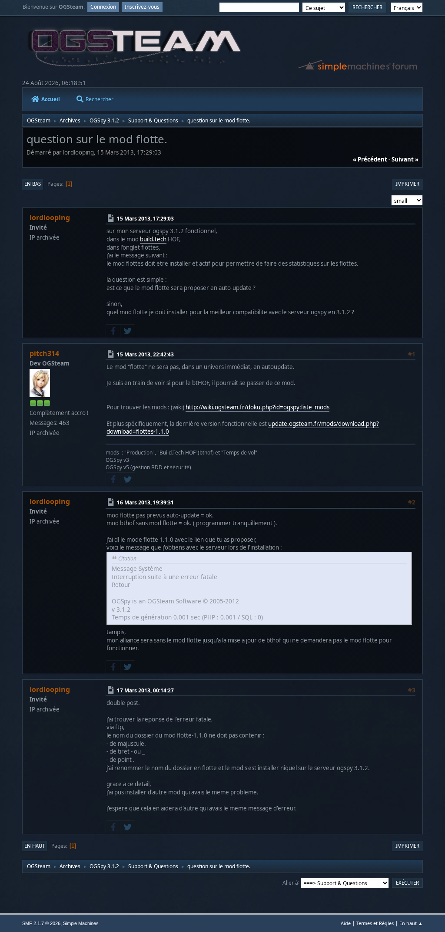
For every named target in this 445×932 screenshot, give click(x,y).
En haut (34, 846)
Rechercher (99, 99)
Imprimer (407, 184)
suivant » (405, 159)
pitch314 (44, 353)
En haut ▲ (411, 923)
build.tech (153, 239)
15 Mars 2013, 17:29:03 (145, 218)
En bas (32, 184)
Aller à (290, 882)
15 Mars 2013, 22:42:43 (145, 354)
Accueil (50, 99)
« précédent (370, 159)
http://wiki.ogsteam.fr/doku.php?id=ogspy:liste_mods (257, 407)
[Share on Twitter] (127, 331)
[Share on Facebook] (113, 331)
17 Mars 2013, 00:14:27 (145, 690)
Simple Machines (81, 923)
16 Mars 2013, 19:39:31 (145, 502)
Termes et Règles (375, 923)
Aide (346, 923)
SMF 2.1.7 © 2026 (41, 923)
